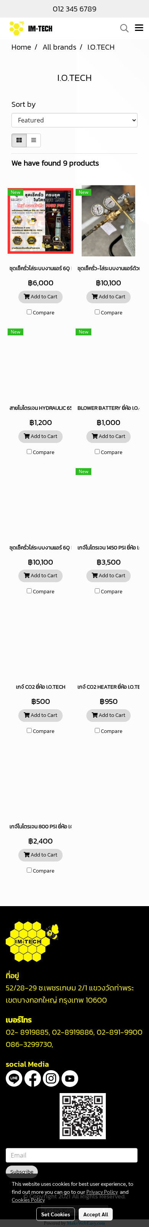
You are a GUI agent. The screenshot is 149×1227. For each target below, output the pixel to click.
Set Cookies (55, 1214)
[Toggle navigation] (139, 28)
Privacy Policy (102, 1191)
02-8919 (72, 1032)
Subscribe (21, 1172)
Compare (43, 313)
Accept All (95, 1214)
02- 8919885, (28, 1032)
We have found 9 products (55, 163)
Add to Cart (43, 297)
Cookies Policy (28, 1199)
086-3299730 (29, 1044)
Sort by (26, 104)
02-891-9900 (120, 1032)
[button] (122, 28)
